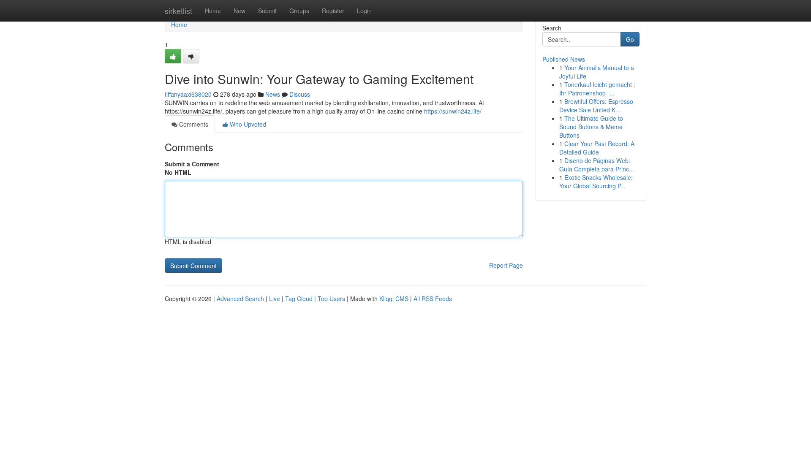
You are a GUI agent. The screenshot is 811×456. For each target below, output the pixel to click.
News (272, 94)
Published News (563, 59)
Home (213, 10)
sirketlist (178, 10)
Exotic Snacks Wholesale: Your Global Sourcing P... (596, 181)
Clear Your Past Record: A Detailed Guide (596, 147)
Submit (267, 10)
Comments (192, 124)
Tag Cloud (299, 298)
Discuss (299, 94)
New (239, 10)
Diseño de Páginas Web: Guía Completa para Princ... (596, 164)
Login (364, 10)
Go (630, 39)
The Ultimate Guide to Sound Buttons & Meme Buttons (591, 126)
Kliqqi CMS (393, 298)
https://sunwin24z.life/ (453, 111)
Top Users (331, 298)
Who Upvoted (247, 124)
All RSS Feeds (433, 298)
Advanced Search (240, 298)
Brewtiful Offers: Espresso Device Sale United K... (596, 105)
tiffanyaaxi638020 (188, 94)
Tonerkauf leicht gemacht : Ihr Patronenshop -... (597, 88)
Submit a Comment (192, 164)
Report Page (506, 265)
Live (274, 298)
